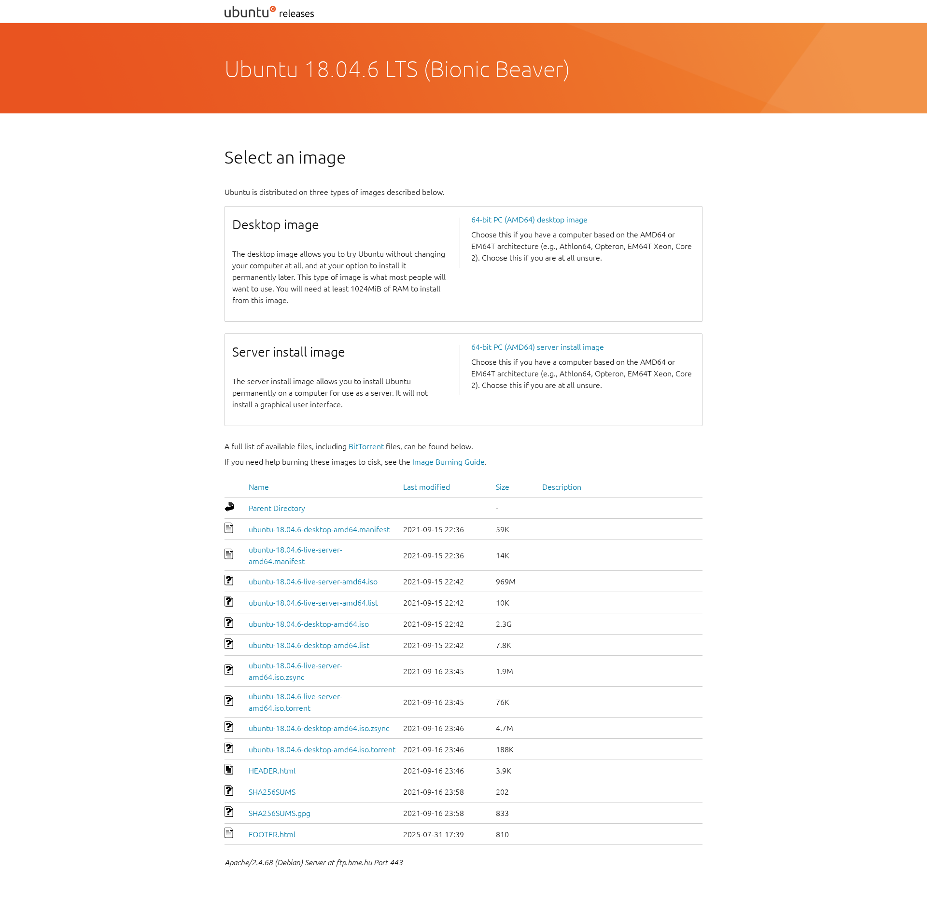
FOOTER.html (272, 834)
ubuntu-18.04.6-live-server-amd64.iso (313, 581)
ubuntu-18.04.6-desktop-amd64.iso (309, 624)
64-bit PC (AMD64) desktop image (529, 219)
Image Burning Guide (448, 461)
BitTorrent (366, 446)
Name (259, 487)
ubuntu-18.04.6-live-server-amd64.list (313, 602)
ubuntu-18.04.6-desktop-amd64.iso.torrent (322, 749)
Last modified (426, 487)
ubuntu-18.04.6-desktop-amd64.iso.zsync (319, 728)
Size (502, 487)
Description (561, 487)
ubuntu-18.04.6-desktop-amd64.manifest (319, 529)
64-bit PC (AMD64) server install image (537, 347)
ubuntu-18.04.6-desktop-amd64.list (309, 645)
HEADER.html (272, 770)
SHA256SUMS (272, 792)
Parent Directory (277, 508)
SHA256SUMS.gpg (279, 813)
